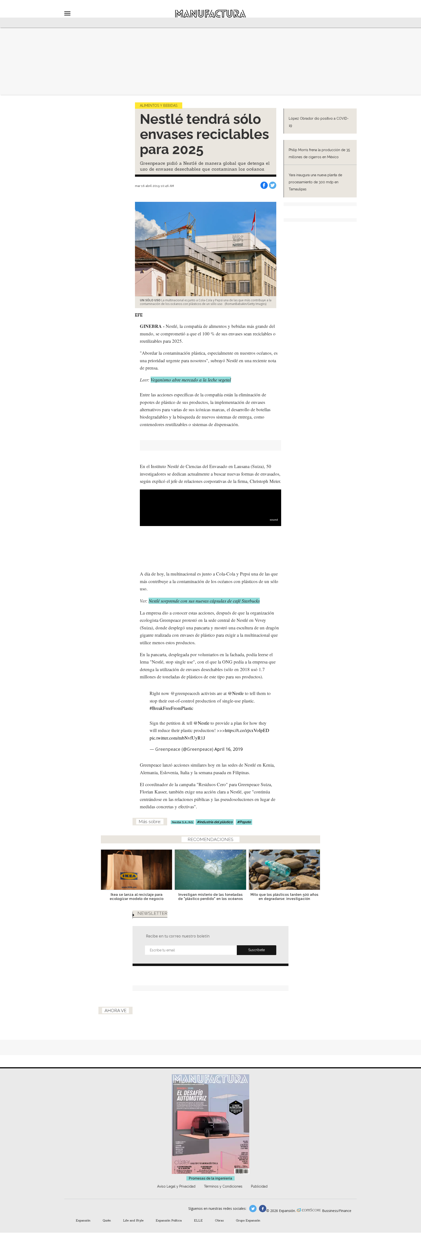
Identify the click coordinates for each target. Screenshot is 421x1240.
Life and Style (133, 1220)
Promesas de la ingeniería (210, 1178)
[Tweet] (272, 185)
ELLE (198, 1220)
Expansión (83, 1220)
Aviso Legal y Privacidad (176, 1186)
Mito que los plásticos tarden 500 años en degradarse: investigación (284, 896)
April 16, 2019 (228, 749)
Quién (107, 1220)
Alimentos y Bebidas (158, 105)
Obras (219, 1220)
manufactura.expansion (262, 1208)
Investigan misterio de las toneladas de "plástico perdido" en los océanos (210, 896)
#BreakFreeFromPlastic (171, 708)
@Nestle (236, 693)
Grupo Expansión (248, 1220)
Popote (245, 822)
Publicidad (259, 1186)
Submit (256, 950)
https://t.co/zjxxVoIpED (247, 730)
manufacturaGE (253, 1208)
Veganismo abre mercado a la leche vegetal (191, 380)
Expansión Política (169, 1220)
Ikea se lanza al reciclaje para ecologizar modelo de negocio (136, 896)
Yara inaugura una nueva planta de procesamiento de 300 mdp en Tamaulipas (315, 182)
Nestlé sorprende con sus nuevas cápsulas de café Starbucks (204, 601)
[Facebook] (264, 185)
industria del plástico (215, 822)
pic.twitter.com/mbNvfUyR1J (177, 738)
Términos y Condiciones (223, 1186)
